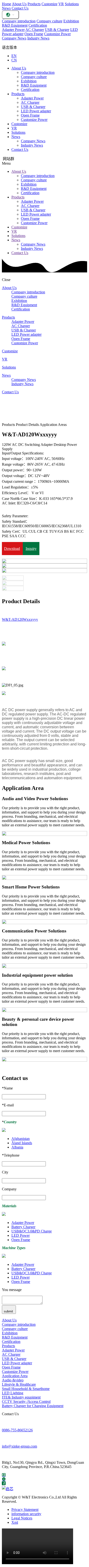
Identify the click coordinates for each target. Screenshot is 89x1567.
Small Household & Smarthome (26, 1389)
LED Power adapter (36, 111)
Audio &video (12, 1380)
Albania (17, 1147)
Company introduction (19, 21)
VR (61, 4)
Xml (14, 1522)
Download (12, 549)
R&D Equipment (15, 25)
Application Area (15, 1376)
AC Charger (34, 30)
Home (6, 4)
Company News (14, 38)
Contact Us (20, 8)
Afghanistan (20, 1139)
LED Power (20, 1235)
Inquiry (31, 549)
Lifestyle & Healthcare (19, 1384)
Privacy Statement (24, 1510)
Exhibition (71, 21)
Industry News (38, 38)
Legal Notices (21, 1518)
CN (14, 60)
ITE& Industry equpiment (21, 1397)
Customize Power (57, 34)
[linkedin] (4, 1479)
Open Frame (33, 34)
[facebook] (4, 1483)
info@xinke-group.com (19, 1446)
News (6, 8)
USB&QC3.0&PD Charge (31, 1231)
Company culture (49, 21)
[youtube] (4, 1475)
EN (14, 56)
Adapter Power (13, 30)
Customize (49, 4)
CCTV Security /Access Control (26, 1401)
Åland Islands (21, 1143)
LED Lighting (12, 1393)
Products (34, 4)
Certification (37, 25)
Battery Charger (23, 1227)
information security (26, 1514)
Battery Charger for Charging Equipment (32, 1406)
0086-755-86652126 (17, 1430)
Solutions (72, 4)
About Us (19, 4)
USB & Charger (57, 30)
